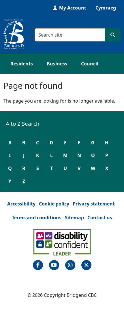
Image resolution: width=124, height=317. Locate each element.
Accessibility (21, 204)
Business (57, 64)
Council (89, 64)
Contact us (99, 217)
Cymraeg (105, 8)
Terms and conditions (36, 217)
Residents (21, 64)
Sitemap (74, 217)
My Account (72, 8)
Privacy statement (94, 204)
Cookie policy (54, 204)
